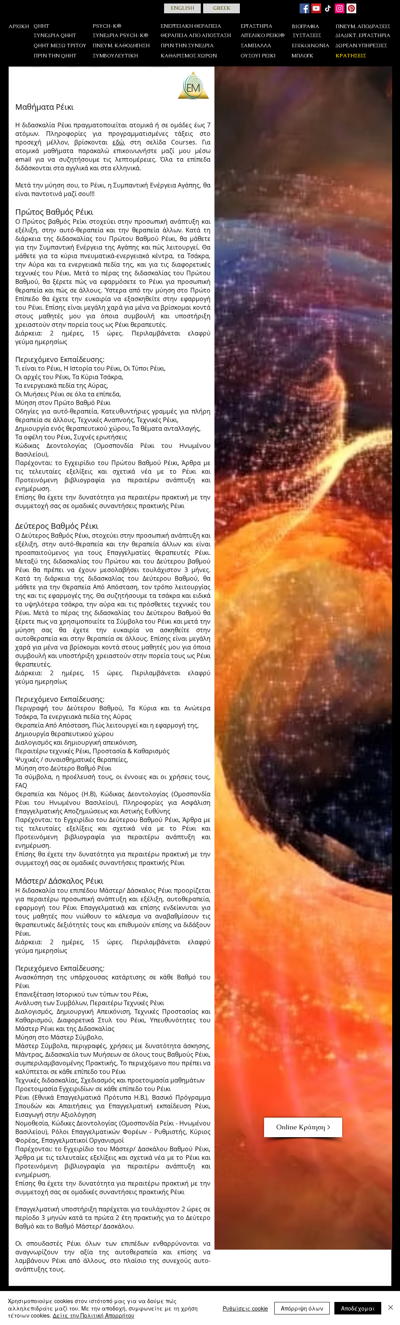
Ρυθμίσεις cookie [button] (245, 1308)
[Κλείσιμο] (390, 1308)
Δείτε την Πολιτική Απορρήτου (93, 1315)
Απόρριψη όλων (302, 1308)
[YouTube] (316, 8)
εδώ (118, 142)
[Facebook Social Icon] (304, 8)
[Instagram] (340, 8)
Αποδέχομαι (358, 1308)
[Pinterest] (351, 8)
